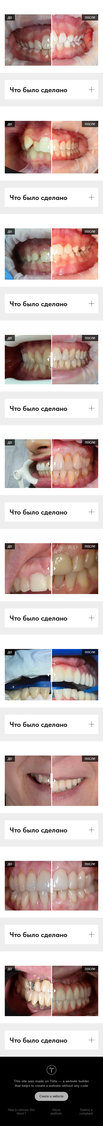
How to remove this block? (21, 1111)
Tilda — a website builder (69, 1081)
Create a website (51, 1096)
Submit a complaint (86, 1111)
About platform (56, 1111)
